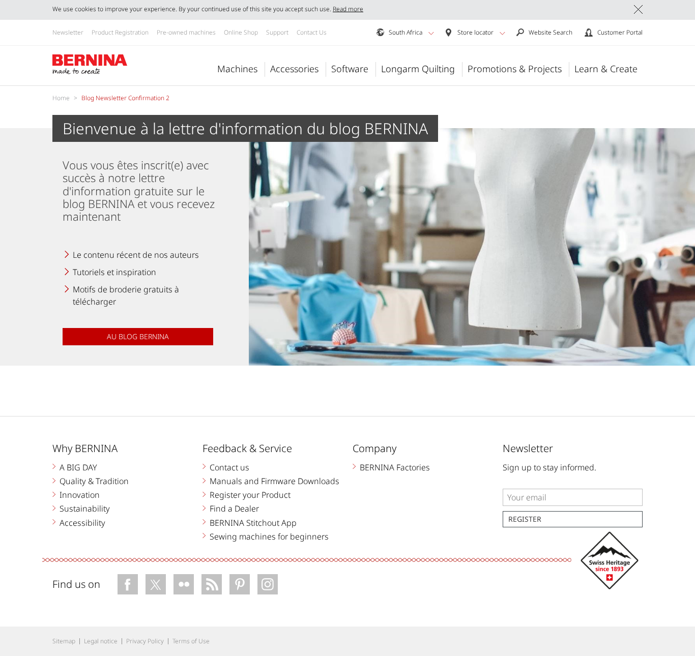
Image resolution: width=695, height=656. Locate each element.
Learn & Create (606, 69)
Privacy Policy (145, 641)
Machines (237, 69)
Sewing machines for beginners (269, 536)
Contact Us (312, 32)
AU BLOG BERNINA (138, 336)
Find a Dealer (234, 508)
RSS (211, 584)
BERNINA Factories (395, 467)
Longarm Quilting (418, 69)
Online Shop (241, 32)
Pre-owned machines (186, 32)
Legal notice (101, 641)
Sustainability (85, 508)
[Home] (90, 64)
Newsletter (67, 32)
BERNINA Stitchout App (253, 522)
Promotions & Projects (515, 69)
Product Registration (120, 32)
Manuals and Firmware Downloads (274, 481)
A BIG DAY (78, 467)
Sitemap (63, 641)
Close (638, 9)
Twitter (156, 584)
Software (349, 69)
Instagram (267, 584)
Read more (348, 9)
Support (277, 32)
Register (524, 519)
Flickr (183, 584)
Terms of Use (191, 641)
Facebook (128, 584)
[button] (431, 33)
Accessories (294, 69)
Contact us (229, 467)
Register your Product (250, 494)
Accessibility (82, 522)
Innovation (80, 494)
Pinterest (239, 584)
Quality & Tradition (94, 481)
